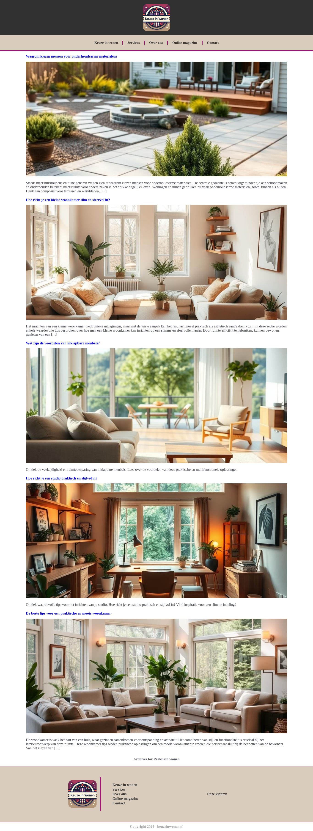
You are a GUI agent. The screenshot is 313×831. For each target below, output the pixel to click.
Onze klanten (217, 794)
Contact (213, 42)
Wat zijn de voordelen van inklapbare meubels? (63, 343)
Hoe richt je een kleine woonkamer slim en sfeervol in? (68, 200)
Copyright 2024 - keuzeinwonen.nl (156, 826)
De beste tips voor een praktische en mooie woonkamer (68, 613)
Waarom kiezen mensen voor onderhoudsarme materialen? (72, 56)
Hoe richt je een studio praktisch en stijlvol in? (61, 478)
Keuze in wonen (106, 42)
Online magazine (185, 42)
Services (133, 42)
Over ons (156, 42)
